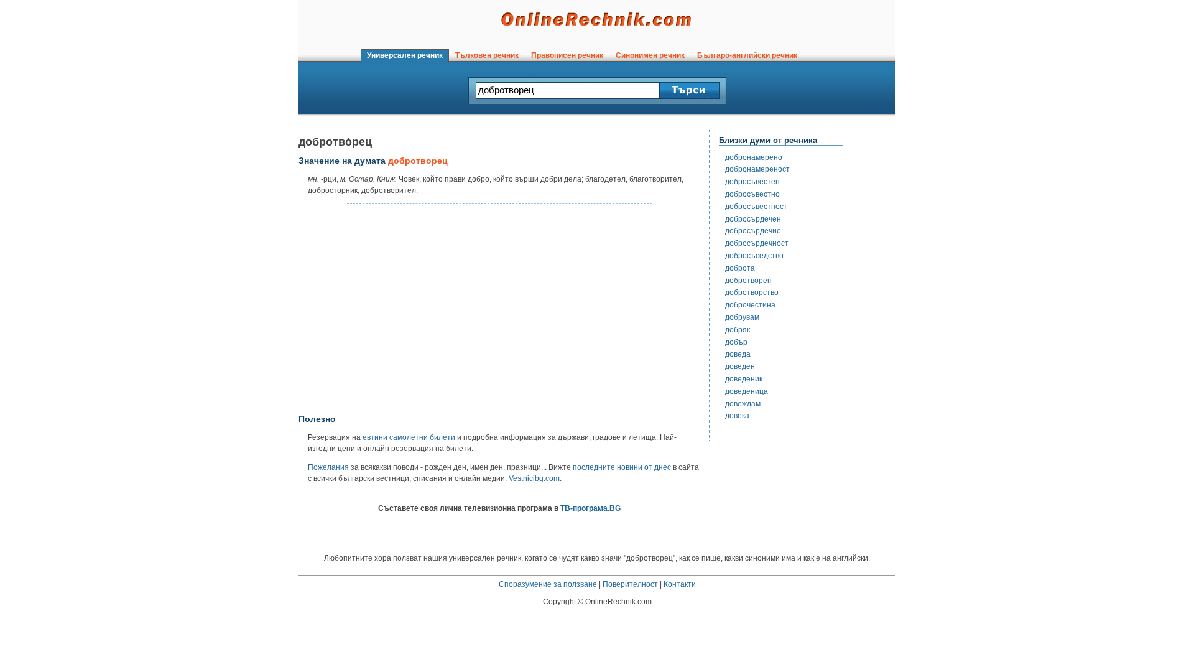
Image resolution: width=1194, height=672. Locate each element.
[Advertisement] (499, 309)
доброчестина (750, 305)
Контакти (680, 584)
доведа (738, 354)
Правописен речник (567, 55)
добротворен (748, 280)
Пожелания (328, 467)
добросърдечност (757, 243)
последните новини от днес (622, 467)
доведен (740, 366)
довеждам (743, 403)
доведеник (743, 379)
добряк (737, 329)
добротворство (752, 292)
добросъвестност (756, 206)
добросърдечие (753, 230)
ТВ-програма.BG (590, 508)
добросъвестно (752, 194)
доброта (740, 268)
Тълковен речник (486, 55)
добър (736, 342)
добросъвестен (752, 181)
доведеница (746, 391)
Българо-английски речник (747, 55)
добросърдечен (753, 219)
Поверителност (630, 584)
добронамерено (753, 157)
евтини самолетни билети (409, 437)
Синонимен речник (650, 55)
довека (737, 415)
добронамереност (757, 169)
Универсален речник (405, 55)
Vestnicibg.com (534, 478)
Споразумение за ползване (548, 584)
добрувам (742, 317)
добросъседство (754, 255)
